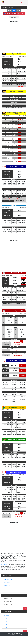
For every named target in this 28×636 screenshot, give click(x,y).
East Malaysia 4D (8, 582)
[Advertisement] (14, 36)
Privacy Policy (17, 633)
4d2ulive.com (4, 564)
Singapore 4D (7, 585)
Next (18, 10)
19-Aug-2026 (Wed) (8, 624)
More (25, 608)
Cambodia (21, 13)
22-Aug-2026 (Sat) (8, 621)
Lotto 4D (5, 591)
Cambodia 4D (7, 588)
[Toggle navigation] (25, 2)
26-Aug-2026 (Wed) (8, 615)
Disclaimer (10, 633)
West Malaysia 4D (8, 579)
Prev (10, 10)
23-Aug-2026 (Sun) (8, 618)
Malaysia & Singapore (10, 13)
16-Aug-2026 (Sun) (8, 627)
